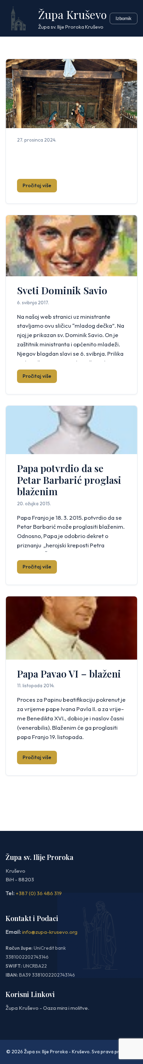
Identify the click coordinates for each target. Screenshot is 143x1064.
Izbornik (124, 18)
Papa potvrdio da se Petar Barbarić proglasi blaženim (69, 480)
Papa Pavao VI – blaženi (69, 673)
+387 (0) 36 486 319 (39, 893)
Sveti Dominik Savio (62, 290)
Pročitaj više (37, 185)
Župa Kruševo (72, 14)
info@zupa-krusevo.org (49, 932)
